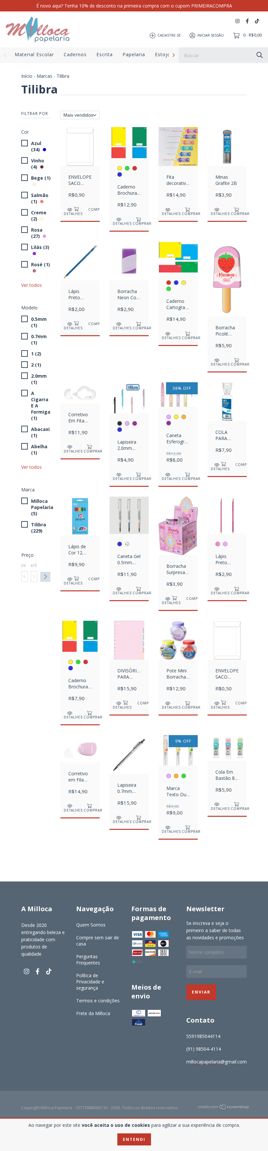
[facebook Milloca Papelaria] (247, 21)
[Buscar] (259, 54)
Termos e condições (98, 1000)
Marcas (44, 76)
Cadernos (75, 54)
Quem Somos (91, 925)
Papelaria (134, 54)
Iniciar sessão (210, 35)
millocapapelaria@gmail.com (216, 1062)
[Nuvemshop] (224, 1108)
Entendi (134, 1139)
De (23, 565)
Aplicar (45, 577)
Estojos (164, 54)
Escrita (104, 54)
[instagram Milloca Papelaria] (237, 21)
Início (26, 76)
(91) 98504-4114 (203, 1049)
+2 (127, 544)
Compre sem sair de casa (97, 940)
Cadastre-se (169, 35)
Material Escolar (34, 54)
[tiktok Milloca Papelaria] (257, 21)
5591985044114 (203, 1036)
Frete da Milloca (93, 1013)
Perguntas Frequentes (88, 959)
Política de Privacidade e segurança (90, 981)
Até (34, 565)
